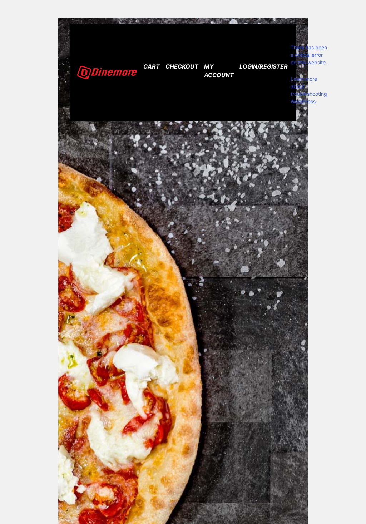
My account (219, 71)
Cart (151, 66)
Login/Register (263, 66)
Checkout (181, 66)
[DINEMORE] (107, 73)
